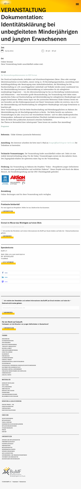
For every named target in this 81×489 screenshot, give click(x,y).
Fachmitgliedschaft (8, 443)
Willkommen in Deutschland (10, 396)
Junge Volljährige (7, 352)
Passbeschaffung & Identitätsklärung (13, 361)
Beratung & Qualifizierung (12, 401)
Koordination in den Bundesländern (12, 424)
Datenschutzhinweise (72, 231)
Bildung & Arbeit (7, 348)
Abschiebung (5, 339)
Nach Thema (5, 385)
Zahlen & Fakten (6, 375)
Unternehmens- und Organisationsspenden (14, 455)
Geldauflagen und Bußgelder (11, 458)
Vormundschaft (6, 373)
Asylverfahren (6, 342)
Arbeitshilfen (6, 388)
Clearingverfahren (7, 357)
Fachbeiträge (6, 392)
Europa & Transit (7, 359)
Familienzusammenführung (10, 350)
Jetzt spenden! (8, 262)
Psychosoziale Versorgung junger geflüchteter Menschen (19, 365)
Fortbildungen (6, 408)
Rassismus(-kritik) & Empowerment (12, 369)
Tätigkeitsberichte (7, 428)
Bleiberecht (5, 354)
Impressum (15, 481)
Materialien (6, 380)
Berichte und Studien (8, 390)
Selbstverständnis (7, 418)
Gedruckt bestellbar (8, 383)
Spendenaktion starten (8, 449)
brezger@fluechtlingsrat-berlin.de (61, 143)
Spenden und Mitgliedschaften (11, 440)
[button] (40, 272)
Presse (4, 429)
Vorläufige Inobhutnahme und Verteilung (14, 371)
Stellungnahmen (7, 386)
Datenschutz (23, 481)
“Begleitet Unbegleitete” (9, 346)
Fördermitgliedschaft (8, 441)
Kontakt (4, 431)
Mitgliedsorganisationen (9, 426)
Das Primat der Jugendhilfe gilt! (11, 367)
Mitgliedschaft (6, 420)
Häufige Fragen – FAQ (8, 404)
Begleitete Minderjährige (9, 344)
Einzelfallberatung (7, 406)
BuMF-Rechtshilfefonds (9, 410)
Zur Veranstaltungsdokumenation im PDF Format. (19, 75)
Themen (4, 335)
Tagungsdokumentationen (9, 394)
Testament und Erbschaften (10, 457)
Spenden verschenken (8, 451)
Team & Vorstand (7, 422)
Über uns (5, 415)
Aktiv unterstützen (7, 453)
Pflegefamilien (6, 363)
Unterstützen (8, 211)
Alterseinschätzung (8, 340)
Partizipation (5, 356)
